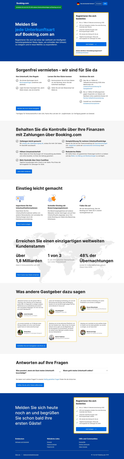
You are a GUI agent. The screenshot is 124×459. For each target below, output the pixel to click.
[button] (38, 7)
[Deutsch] (78, 3)
